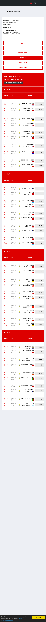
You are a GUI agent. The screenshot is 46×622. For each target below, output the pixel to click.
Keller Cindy (28, 271)
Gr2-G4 (6, 206)
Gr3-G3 (6, 280)
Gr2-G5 (6, 213)
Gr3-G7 (6, 306)
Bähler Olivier (29, 193)
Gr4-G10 (6, 404)
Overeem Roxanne (28, 360)
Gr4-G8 (6, 391)
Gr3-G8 (6, 312)
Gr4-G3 (6, 360)
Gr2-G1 (6, 189)
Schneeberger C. (27, 137)
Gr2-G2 (6, 193)
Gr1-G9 (6, 161)
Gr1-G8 (6, 152)
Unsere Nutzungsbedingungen (11, 619)
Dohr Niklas (28, 351)
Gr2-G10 (6, 243)
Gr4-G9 (6, 399)
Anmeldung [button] (23, 48)
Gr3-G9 (6, 319)
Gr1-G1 (6, 104)
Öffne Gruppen (13, 83)
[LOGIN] (40, 3)
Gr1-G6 (6, 137)
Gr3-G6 (6, 297)
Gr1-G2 (6, 110)
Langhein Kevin (29, 206)
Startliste (22, 53)
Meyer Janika (28, 200)
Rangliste (23, 68)
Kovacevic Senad (29, 347)
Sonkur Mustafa (28, 285)
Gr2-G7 (6, 226)
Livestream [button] (23, 63)
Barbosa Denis (29, 280)
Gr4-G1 (6, 347)
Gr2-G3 (6, 201)
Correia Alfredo (28, 125)
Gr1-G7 (6, 146)
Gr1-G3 (6, 119)
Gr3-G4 (6, 285)
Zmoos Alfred (27, 217)
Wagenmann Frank (28, 109)
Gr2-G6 (6, 218)
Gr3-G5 (6, 293)
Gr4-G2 (6, 352)
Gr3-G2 (6, 272)
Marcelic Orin (27, 364)
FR (35, 3)
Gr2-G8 (6, 231)
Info (23, 43)
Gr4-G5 (6, 374)
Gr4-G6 (6, 378)
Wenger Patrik (29, 266)
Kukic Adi (26, 189)
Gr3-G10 (6, 324)
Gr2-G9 (6, 238)
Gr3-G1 (6, 266)
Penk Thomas (28, 118)
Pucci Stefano (27, 377)
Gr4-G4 (6, 365)
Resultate (22, 58)
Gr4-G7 (6, 386)
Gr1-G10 (6, 166)
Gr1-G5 (6, 132)
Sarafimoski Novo (28, 297)
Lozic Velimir (28, 103)
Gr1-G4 (6, 125)
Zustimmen (38, 617)
